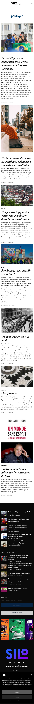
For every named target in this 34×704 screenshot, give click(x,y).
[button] (31, 675)
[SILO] (17, 3)
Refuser (17, 697)
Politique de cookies (13, 701)
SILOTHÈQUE (4, 466)
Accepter (17, 692)
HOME (3, 155)
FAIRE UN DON (17, 613)
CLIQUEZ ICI (17, 605)
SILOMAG (4, 55)
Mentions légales (21, 701)
